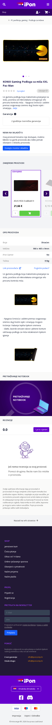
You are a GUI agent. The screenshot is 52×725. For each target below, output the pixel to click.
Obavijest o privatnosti (14, 566)
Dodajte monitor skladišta (16, 148)
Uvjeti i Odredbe (32, 715)
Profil (7, 587)
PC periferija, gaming (19, 20)
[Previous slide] (5, 193)
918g (47, 261)
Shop (4, 12)
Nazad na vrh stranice (24, 520)
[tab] (23, 76)
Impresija (16, 715)
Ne (48, 254)
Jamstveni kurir (11, 546)
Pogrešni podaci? (41, 268)
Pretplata (11, 632)
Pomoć (8, 643)
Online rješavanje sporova (16, 561)
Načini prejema (11, 571)
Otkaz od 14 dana (12, 556)
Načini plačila (10, 576)
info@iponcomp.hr (35, 657)
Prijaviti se (9, 593)
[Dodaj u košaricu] (29, 213)
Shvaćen (45, 242)
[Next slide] (46, 193)
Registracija (9, 598)
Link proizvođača (10, 268)
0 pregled (21, 91)
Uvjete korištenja (29, 625)
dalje (15, 108)
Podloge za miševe (36, 20)
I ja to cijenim (41, 429)
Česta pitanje (10, 551)
